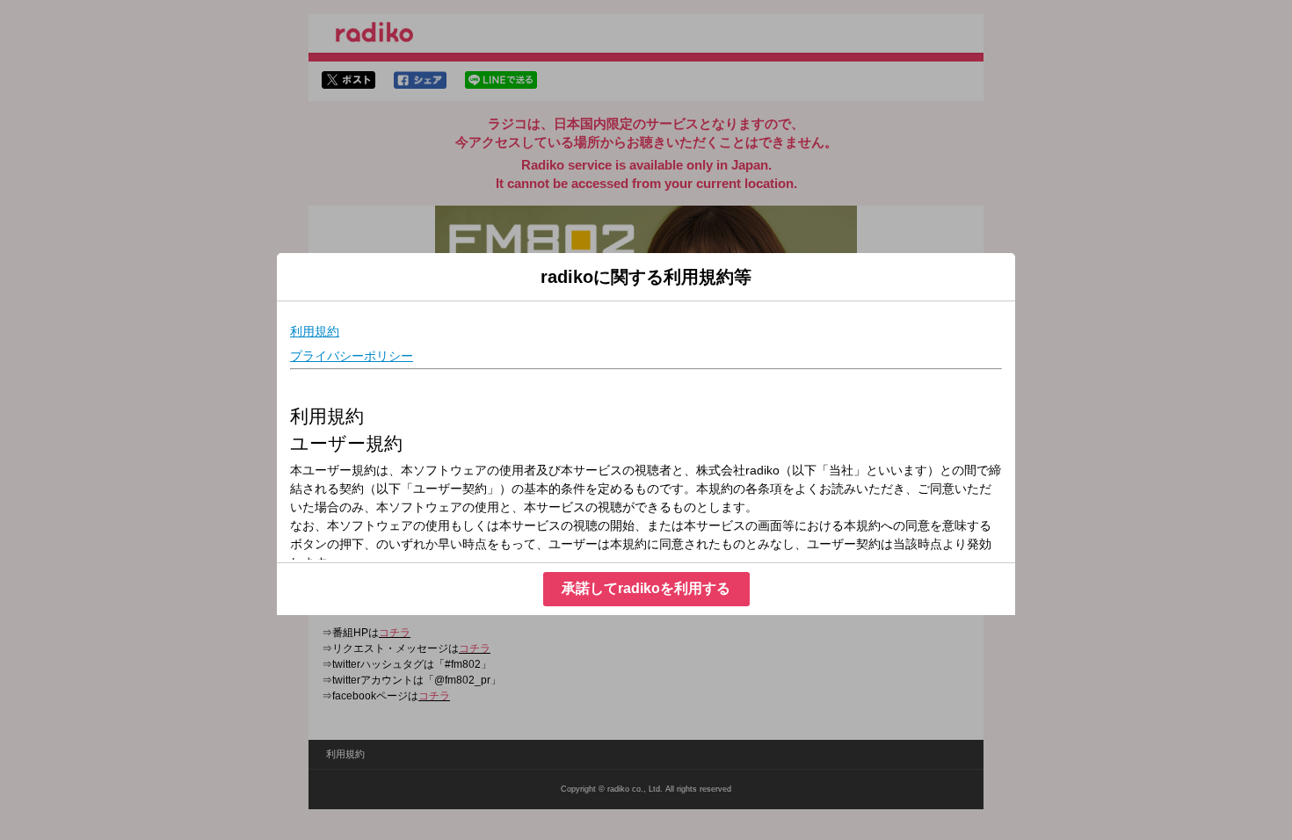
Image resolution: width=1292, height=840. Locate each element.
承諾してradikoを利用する (646, 588)
